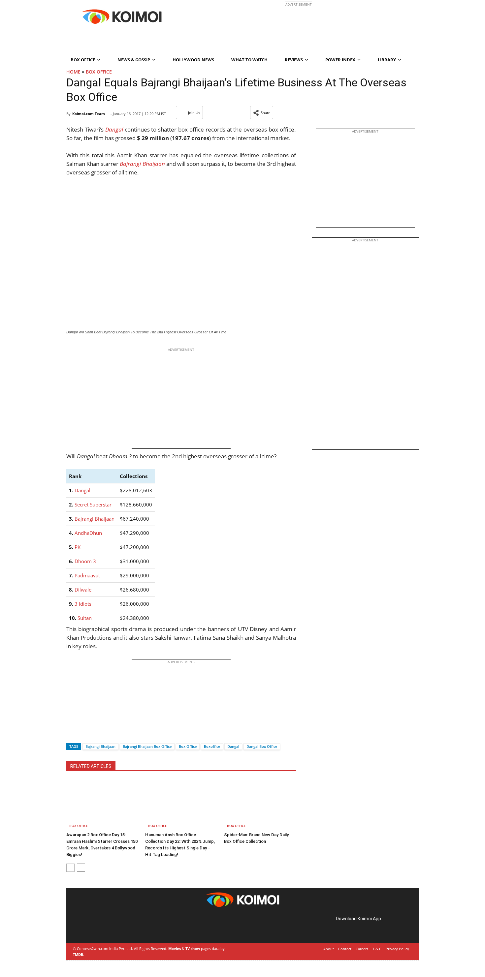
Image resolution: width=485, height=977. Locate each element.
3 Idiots (83, 603)
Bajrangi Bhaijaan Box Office (147, 746)
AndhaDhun (88, 533)
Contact (344, 948)
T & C (376, 948)
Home (73, 72)
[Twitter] (82, 735)
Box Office (99, 72)
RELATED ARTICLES (91, 766)
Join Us (194, 112)
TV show (192, 948)
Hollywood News (193, 60)
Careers (362, 948)
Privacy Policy (397, 948)
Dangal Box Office (261, 746)
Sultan (85, 618)
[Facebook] (71, 735)
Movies (174, 948)
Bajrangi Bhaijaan (94, 518)
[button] (261, 112)
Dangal (82, 490)
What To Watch (249, 60)
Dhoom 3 (85, 561)
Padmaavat (87, 575)
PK (78, 547)
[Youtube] (120, 926)
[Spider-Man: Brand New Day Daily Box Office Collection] (260, 804)
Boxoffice (212, 746)
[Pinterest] (102, 926)
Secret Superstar (93, 504)
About (328, 948)
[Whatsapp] (94, 735)
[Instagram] (92, 926)
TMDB (78, 954)
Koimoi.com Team (88, 113)
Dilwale (83, 589)
